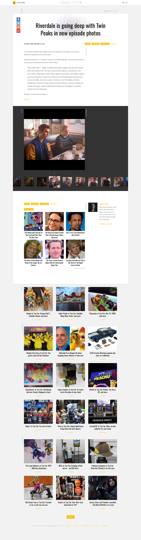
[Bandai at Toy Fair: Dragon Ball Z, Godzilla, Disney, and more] (38, 299)
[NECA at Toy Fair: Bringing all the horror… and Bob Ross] (70, 451)
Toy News (38, 319)
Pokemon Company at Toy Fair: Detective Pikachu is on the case (102, 467)
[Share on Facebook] (18, 19)
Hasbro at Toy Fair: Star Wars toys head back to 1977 (70, 503)
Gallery (113, 44)
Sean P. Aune (104, 203)
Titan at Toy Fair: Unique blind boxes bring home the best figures (70, 427)
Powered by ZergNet (79, 268)
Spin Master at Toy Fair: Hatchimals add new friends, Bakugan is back (38, 391)
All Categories (104, 526)
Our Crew (61, 526)
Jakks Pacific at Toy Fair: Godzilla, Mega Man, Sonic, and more (71, 314)
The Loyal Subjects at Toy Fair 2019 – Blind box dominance (38, 467)
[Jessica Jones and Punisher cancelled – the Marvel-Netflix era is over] (102, 488)
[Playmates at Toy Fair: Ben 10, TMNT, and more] (102, 299)
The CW (88, 44)
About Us (68, 526)
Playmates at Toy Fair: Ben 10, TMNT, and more (102, 314)
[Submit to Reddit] (18, 27)
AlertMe (26, 99)
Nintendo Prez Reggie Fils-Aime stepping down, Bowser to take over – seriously (70, 355)
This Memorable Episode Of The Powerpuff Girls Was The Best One (33, 235)
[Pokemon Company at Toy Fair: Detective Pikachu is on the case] (102, 451)
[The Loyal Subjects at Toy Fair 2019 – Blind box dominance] (38, 451)
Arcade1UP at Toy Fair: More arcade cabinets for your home (103, 427)
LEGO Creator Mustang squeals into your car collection (102, 354)
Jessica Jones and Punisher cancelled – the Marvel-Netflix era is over (102, 503)
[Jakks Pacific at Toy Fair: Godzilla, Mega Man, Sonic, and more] (70, 299)
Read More (102, 224)
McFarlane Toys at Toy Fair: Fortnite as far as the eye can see (38, 503)
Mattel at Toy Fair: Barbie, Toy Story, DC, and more (102, 391)
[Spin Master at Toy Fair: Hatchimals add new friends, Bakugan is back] (38, 375)
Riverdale (95, 44)
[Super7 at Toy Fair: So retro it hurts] (38, 412)
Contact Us (76, 526)
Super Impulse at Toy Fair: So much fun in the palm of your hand (70, 391)
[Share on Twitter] (18, 23)
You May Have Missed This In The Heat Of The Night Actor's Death (75, 262)
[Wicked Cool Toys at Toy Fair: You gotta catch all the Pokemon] (38, 338)
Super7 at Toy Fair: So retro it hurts (38, 426)
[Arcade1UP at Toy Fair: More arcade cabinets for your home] (102, 412)
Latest (70, 517)
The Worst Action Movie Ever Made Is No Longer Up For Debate (33, 262)
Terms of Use (94, 526)
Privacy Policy (85, 526)
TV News (102, 508)
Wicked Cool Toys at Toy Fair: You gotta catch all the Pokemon (38, 354)
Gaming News (70, 359)
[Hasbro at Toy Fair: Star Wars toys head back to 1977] (70, 488)
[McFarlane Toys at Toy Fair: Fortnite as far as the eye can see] (38, 488)
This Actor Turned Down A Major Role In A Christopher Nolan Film (54, 262)
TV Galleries (105, 44)
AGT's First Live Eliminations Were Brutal (75, 233)
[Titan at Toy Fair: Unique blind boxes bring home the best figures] (70, 412)
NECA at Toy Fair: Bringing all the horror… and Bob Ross (70, 467)
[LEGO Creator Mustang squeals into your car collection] (102, 338)
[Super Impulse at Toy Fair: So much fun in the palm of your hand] (70, 375)
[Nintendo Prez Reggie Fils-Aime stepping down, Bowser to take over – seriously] (70, 338)
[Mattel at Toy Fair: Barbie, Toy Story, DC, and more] (102, 375)
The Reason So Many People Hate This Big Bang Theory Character (54, 235)
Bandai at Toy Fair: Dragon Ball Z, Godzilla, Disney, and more (38, 314)
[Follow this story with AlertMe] (18, 31)
